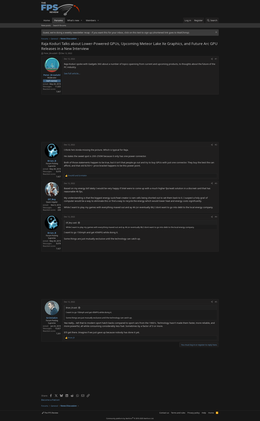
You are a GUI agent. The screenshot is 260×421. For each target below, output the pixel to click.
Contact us (164, 412)
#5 (216, 302)
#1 (216, 59)
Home (46, 20)
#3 (216, 183)
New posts (46, 25)
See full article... (72, 73)
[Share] (212, 59)
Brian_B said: (71, 307)
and (77, 175)
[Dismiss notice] (216, 32)
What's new (73, 20)
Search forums (59, 25)
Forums (58, 20)
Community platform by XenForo (130, 418)
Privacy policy (193, 412)
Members (91, 20)
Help (204, 412)
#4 (216, 216)
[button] (81, 20)
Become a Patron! (50, 399)
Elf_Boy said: (71, 222)
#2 (216, 144)
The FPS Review (51, 412)
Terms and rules (178, 412)
